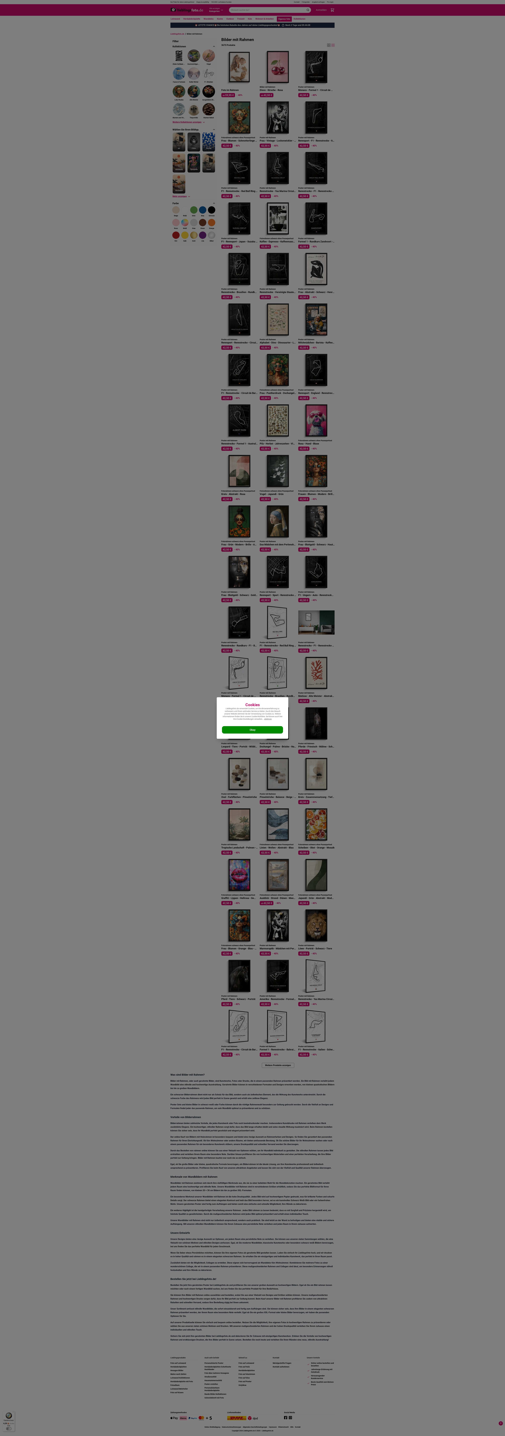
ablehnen (268, 719)
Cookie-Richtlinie (258, 716)
